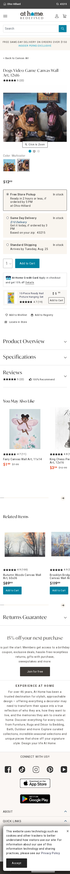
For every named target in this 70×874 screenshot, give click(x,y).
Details (29, 282)
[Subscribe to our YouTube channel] (63, 769)
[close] (67, 831)
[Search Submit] (62, 28)
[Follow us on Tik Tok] (21, 769)
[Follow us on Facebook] (7, 769)
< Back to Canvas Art (16, 58)
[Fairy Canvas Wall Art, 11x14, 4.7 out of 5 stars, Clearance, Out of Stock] (25, 429)
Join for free (35, 671)
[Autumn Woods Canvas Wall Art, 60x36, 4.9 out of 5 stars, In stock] (25, 544)
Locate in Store (18, 322)
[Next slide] (63, 498)
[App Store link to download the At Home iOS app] (35, 783)
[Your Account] (56, 16)
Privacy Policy (50, 853)
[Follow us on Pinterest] (49, 769)
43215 (41, 232)
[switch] (16, 315)
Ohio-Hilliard (22, 205)
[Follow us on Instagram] (35, 769)
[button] (32, 15)
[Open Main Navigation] (5, 16)
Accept (16, 863)
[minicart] (64, 16)
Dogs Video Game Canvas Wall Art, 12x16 (31, 73)
